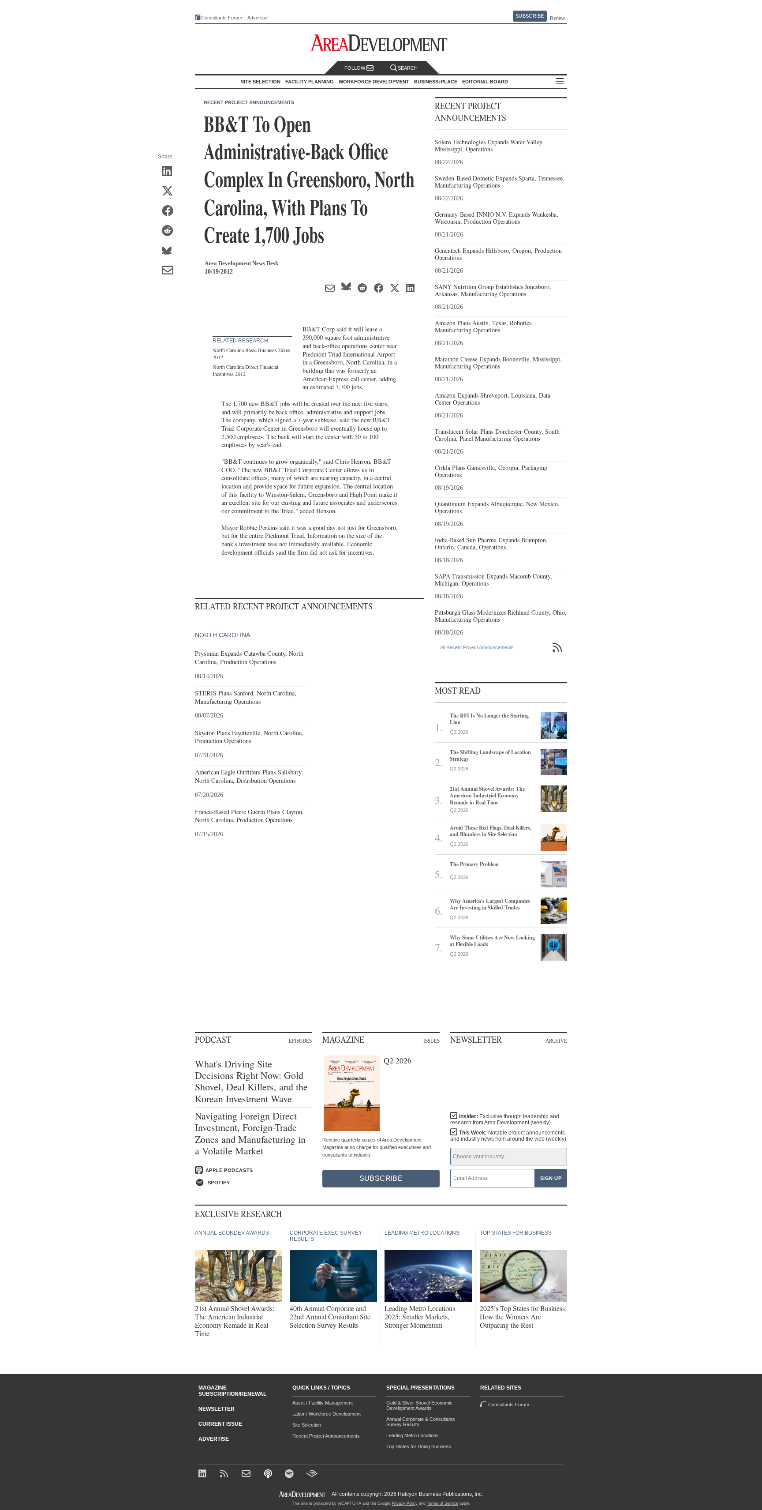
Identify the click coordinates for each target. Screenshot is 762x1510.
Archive (556, 1040)
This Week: (508, 1136)
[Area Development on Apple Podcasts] (268, 1474)
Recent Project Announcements (249, 102)
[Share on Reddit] (170, 231)
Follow (355, 68)
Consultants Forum (221, 17)
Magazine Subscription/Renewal (232, 1391)
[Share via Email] (170, 271)
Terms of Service (442, 1503)
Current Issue (220, 1424)
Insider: (504, 1119)
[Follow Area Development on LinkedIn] (203, 1474)
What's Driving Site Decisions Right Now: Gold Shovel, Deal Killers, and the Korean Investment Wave (251, 1081)
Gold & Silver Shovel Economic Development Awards (419, 1405)
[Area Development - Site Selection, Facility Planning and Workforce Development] (381, 43)
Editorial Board (485, 81)
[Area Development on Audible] (312, 1474)
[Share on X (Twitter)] (170, 191)
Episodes (300, 1040)
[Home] (247, 1474)
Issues (431, 1040)
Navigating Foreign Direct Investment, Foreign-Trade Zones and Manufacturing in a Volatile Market (250, 1133)
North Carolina (222, 635)
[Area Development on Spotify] (290, 1474)
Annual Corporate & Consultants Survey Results (420, 1421)
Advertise (257, 17)
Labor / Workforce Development (326, 1413)
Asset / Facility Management (322, 1402)
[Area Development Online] (303, 1494)
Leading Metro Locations (412, 1435)
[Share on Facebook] (170, 211)
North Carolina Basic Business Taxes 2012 (251, 353)
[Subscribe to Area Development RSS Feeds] (225, 1474)
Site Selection (306, 1424)
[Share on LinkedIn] (170, 172)
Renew (557, 18)
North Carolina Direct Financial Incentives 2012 (245, 370)
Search (408, 68)
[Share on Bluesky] (170, 251)
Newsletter (216, 1409)
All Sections (560, 81)
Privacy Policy (405, 1503)
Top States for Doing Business (418, 1446)
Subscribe (529, 16)
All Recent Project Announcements (477, 647)
